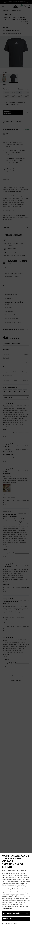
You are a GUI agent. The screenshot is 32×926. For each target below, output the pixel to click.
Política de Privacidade (24, 896)
